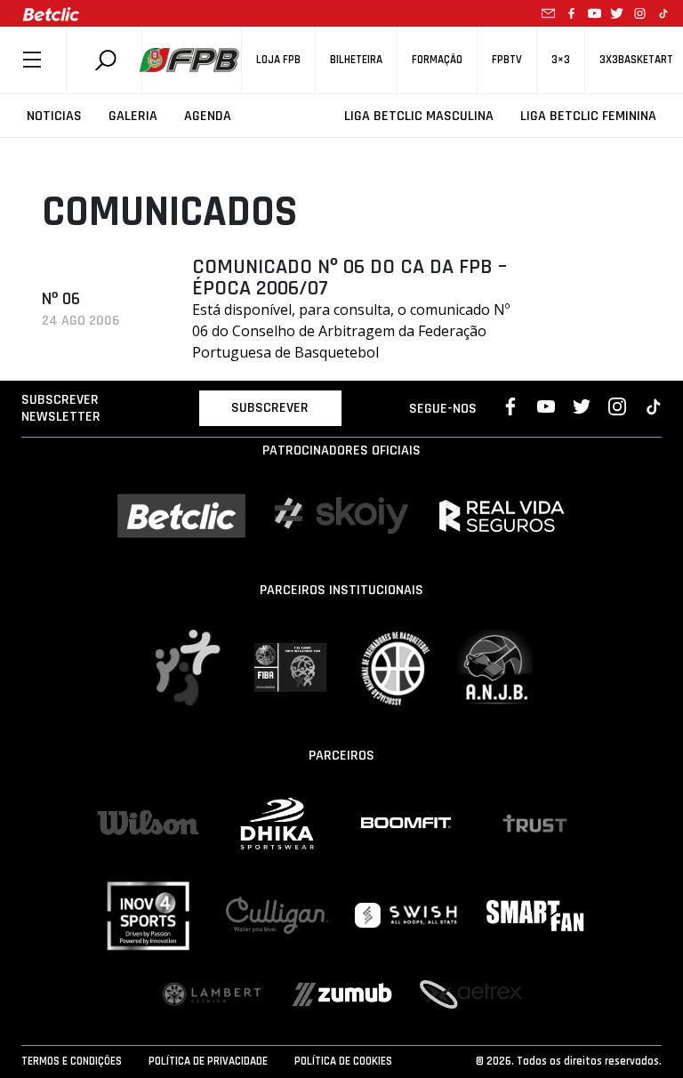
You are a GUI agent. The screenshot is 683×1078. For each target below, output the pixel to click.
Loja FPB (278, 60)
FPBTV (507, 60)
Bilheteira (356, 60)
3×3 (560, 60)
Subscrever (270, 407)
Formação (437, 60)
